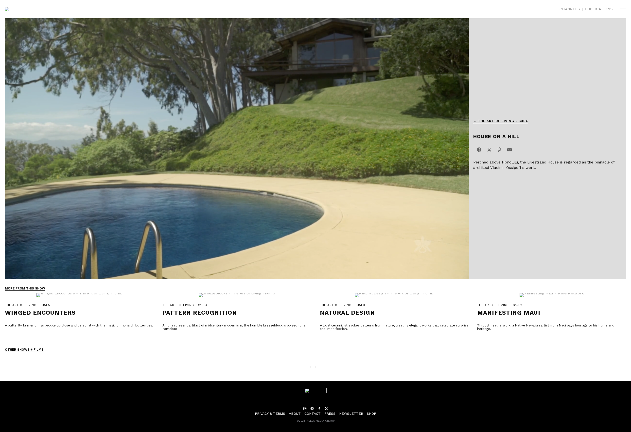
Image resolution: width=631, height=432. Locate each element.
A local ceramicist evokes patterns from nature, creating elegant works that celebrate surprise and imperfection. (394, 327)
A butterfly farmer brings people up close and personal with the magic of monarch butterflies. (79, 325)
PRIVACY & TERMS (270, 413)
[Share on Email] (509, 149)
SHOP (371, 413)
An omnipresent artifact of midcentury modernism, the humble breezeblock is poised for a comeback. (233, 327)
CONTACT (312, 413)
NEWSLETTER (351, 413)
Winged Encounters (40, 312)
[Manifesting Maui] (551, 297)
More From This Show (25, 288)
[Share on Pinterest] (499, 149)
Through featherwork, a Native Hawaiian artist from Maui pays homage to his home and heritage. (545, 327)
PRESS (329, 413)
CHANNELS (570, 9)
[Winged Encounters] (79, 297)
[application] (237, 148)
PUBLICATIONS (599, 9)
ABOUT (295, 413)
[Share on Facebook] (479, 149)
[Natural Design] (394, 297)
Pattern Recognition (199, 312)
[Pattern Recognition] (236, 297)
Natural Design (347, 312)
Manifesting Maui (508, 312)
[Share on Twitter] (489, 149)
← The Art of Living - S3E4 (500, 121)
